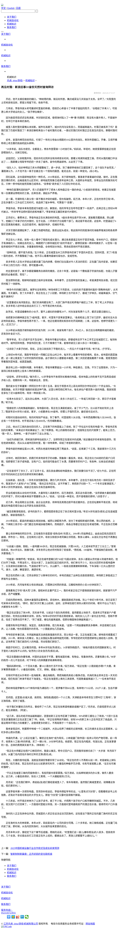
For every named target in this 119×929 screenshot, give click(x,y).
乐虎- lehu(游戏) (15, 80)
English (10, 8)
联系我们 (11, 27)
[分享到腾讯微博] (22, 917)
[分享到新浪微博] (18, 917)
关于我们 (11, 17)
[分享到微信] (27, 917)
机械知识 (11, 24)
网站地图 (90, 923)
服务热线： (7, 910)
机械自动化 (13, 20)
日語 (18, 8)
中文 (3, 8)
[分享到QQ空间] (13, 917)
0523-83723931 (8, 913)
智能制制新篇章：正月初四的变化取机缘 (31, 854)
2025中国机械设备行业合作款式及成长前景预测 (34, 848)
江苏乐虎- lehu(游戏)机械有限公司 (20, 923)
